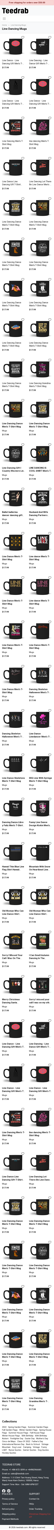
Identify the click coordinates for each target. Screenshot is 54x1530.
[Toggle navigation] (4, 18)
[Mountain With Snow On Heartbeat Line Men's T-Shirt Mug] (40, 852)
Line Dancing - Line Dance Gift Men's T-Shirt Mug (38, 63)
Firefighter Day (16, 1438)
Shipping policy (9, 1514)
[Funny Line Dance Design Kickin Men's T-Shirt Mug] (40, 808)
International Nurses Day (13, 1444)
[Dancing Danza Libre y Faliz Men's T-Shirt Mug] (13, 808)
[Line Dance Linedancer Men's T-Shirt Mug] (40, 719)
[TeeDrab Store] (15, 10)
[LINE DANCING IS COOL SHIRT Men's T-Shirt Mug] (40, 454)
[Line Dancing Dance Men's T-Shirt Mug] (13, 208)
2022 (4, 1427)
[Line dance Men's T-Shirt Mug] (40, 542)
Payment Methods (10, 1519)
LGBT (4, 1450)
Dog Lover (16, 1447)
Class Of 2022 (23, 1441)
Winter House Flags (11, 1435)
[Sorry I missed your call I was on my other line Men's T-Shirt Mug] (40, 985)
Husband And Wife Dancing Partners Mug (38, 515)
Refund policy (8, 1509)
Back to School (33, 1444)
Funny (44, 1447)
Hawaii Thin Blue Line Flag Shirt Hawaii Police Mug (13, 869)
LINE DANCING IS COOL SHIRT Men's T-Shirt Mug (40, 471)
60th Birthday (41, 1435)
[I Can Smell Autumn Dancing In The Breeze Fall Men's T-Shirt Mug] (40, 941)
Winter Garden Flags (28, 1430)
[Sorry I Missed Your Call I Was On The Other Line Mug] (13, 941)
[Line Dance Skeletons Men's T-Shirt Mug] (13, 764)
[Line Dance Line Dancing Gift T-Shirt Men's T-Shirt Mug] (13, 167)
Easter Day (30, 1438)
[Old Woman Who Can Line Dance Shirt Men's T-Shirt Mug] (13, 897)
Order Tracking (35, 1509)
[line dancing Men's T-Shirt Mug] (40, 127)
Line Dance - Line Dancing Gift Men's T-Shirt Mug (12, 63)
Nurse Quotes (15, 1450)
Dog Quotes (43, 1450)
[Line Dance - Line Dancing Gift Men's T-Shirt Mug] (13, 46)
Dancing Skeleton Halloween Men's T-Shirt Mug (39, 692)
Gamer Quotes (29, 1450)
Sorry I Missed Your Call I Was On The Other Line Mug (12, 958)
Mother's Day (42, 1438)
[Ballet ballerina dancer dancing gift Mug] (13, 498)
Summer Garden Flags (38, 1427)
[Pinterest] (8, 1490)
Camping (27, 1447)
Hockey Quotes (9, 1453)
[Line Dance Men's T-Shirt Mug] (13, 542)
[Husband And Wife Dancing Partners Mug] (40, 498)
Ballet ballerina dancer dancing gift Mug (12, 515)
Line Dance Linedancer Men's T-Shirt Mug (39, 736)
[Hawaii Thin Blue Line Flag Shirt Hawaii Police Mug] (13, 852)
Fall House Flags (37, 1433)
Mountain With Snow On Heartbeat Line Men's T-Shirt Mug (39, 869)
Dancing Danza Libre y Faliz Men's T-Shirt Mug (13, 825)
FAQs (31, 1504)
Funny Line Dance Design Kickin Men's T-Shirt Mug (39, 825)
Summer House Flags (18, 1433)
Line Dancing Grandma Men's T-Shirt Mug (38, 1401)
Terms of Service (10, 1504)
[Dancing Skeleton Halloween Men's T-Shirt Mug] (40, 675)
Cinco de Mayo (9, 1441)
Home (4, 25)
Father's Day (37, 1441)
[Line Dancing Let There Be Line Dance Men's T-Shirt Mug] (40, 167)
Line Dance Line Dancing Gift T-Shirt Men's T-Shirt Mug (11, 184)
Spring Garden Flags (17, 1427)
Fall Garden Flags (10, 1430)
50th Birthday (27, 1435)
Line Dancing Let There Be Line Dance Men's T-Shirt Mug (40, 184)
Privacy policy (8, 1499)
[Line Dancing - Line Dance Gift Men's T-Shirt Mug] (40, 46)
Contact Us (34, 1499)
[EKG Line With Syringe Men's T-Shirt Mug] (40, 764)
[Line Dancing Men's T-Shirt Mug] (13, 127)
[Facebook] (4, 1490)
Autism (5, 1438)
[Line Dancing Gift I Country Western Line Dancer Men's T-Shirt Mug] (13, 454)
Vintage (36, 1447)
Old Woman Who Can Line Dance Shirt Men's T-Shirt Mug (13, 914)
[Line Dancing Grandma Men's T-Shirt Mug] (40, 369)
